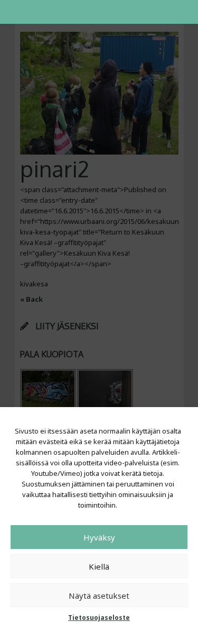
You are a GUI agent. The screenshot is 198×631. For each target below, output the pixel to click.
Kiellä (99, 566)
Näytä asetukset (99, 595)
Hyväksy (99, 537)
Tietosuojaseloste (99, 617)
